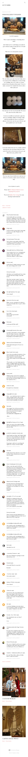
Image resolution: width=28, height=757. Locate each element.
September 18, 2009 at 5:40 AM (13, 477)
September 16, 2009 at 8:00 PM (13, 267)
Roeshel (9, 563)
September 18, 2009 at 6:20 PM (13, 600)
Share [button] (3, 205)
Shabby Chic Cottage (14, 195)
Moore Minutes (10, 642)
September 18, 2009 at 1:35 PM (13, 569)
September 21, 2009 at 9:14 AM (13, 648)
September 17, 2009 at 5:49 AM (13, 338)
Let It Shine (6, 5)
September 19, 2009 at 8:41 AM (13, 610)
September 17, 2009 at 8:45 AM (13, 381)
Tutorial (8, 207)
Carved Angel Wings (10, 739)
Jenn (8, 545)
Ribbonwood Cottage (12, 481)
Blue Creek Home (11, 352)
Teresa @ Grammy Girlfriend (14, 250)
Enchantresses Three (12, 239)
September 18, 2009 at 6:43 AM (13, 492)
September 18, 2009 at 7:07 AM (13, 508)
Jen (7, 604)
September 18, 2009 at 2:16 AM (13, 460)
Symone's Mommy (11, 300)
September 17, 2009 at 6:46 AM (13, 348)
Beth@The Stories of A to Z (13, 422)
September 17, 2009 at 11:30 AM (13, 402)
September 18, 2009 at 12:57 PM (13, 549)
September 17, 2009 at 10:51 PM (13, 446)
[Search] (25, 2)
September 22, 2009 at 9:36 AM (13, 658)
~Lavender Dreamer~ (12, 553)
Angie (8, 228)
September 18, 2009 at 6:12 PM (13, 586)
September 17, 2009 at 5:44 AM (13, 326)
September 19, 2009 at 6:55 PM (13, 637)
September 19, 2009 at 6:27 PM (13, 623)
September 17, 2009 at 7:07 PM (13, 429)
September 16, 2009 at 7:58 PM (13, 258)
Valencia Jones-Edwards (13, 342)
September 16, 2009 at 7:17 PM (13, 235)
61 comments (8, 741)
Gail (7, 450)
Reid (8, 322)
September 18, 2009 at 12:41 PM (13, 530)
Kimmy (8, 262)
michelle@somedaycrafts (13, 523)
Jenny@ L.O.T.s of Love (12, 496)
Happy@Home (10, 394)
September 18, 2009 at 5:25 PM (13, 578)
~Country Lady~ (11, 574)
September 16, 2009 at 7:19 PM (13, 246)
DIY (6, 207)
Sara (8, 406)
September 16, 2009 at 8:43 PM (13, 287)
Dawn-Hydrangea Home (13, 464)
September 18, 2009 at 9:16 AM (13, 519)
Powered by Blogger (15, 750)
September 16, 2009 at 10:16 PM (13, 296)
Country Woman (8, 699)
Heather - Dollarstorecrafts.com (14, 653)
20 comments (9, 701)
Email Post (8, 205)
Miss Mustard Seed (11, 214)
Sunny (8, 373)
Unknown (9, 385)
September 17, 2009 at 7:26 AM (13, 369)
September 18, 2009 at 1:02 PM (13, 558)
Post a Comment (6, 661)
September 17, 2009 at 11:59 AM (13, 418)
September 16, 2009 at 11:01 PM (13, 318)
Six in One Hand (11, 311)
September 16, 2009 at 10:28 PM (13, 307)
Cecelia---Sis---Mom (11, 615)
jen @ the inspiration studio (13, 433)
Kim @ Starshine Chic (12, 292)
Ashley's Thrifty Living (12, 582)
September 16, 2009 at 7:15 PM (13, 224)
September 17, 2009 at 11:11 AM (13, 389)
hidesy (18, 752)
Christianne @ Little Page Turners (15, 627)
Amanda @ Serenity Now (13, 330)
